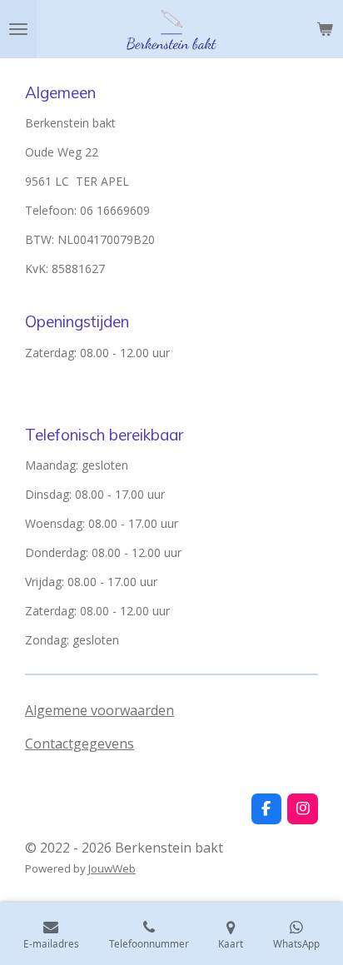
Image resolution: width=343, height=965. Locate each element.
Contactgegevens (79, 743)
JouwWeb (112, 868)
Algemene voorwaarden (99, 710)
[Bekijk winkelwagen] (324, 29)
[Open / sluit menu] (18, 29)
